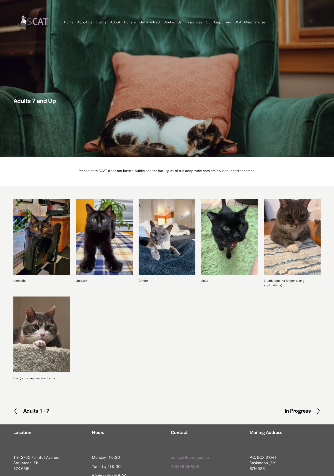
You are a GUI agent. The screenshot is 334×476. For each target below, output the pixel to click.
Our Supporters (218, 22)
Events (101, 22)
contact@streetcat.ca (190, 457)
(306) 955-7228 (185, 466)
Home (68, 22)
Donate (130, 22)
